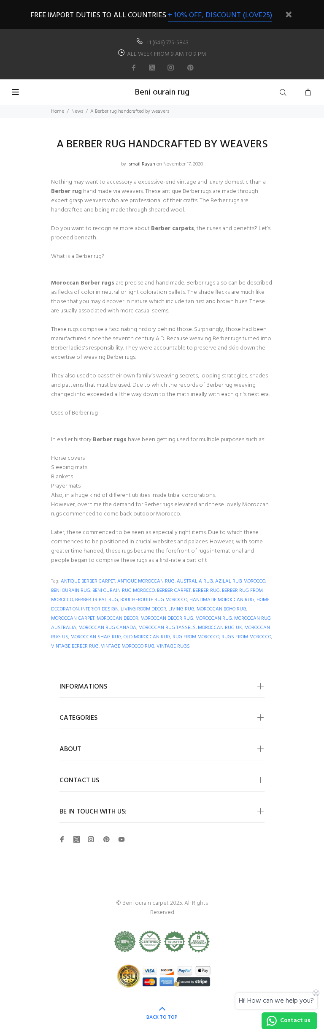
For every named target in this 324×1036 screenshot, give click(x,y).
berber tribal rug (96, 600)
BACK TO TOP (162, 1017)
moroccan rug (213, 618)
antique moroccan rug (146, 581)
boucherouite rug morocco (153, 600)
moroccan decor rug (166, 618)
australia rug (195, 581)
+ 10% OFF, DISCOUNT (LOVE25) (220, 15)
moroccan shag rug (96, 637)
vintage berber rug (75, 646)
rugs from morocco (246, 637)
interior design (100, 609)
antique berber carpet (88, 581)
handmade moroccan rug (221, 600)
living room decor (143, 609)
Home (57, 111)
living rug (181, 609)
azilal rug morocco (240, 581)
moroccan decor (117, 618)
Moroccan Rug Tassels (167, 628)
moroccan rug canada (107, 628)
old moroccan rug (147, 637)
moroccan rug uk (220, 628)
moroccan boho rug (221, 609)
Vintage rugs (173, 646)
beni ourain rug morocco (123, 590)
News (77, 111)
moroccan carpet (72, 618)
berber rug (206, 590)
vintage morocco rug (127, 646)
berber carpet (174, 590)
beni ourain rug (70, 590)
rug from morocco (196, 637)
